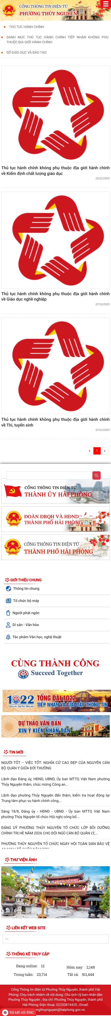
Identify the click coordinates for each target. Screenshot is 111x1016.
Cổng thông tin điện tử (43, 6)
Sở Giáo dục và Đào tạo (26, 53)
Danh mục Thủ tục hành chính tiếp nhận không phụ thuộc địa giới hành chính (57, 40)
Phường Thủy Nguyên (48, 14)
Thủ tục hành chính (26, 27)
